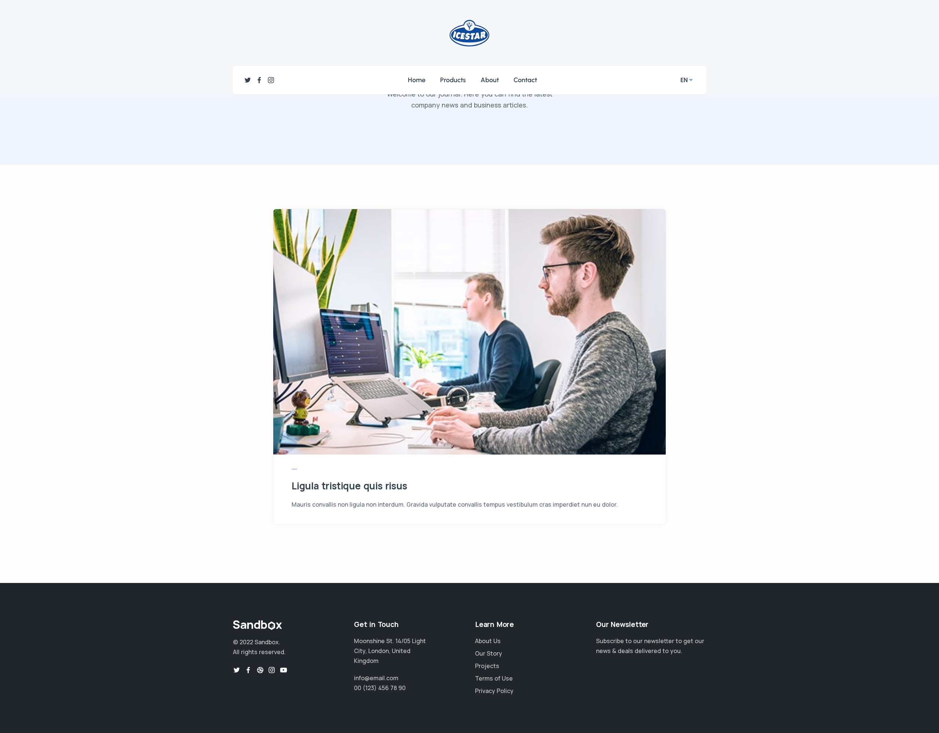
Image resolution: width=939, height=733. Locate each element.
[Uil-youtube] (283, 670)
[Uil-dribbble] (260, 670)
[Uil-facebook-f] (259, 80)
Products (453, 80)
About (490, 80)
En (684, 80)
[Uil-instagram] (271, 80)
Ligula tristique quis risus (349, 485)
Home (416, 80)
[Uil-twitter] (247, 80)
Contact (525, 80)
